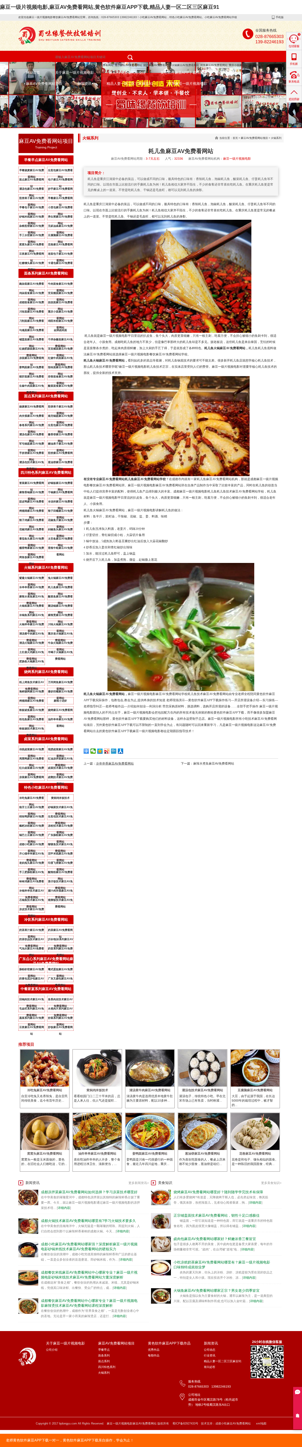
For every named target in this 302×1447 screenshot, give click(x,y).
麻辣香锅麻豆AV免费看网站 (31, 493)
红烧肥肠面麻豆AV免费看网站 (31, 349)
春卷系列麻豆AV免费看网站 (31, 426)
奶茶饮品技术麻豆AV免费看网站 (31, 940)
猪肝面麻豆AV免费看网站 (31, 377)
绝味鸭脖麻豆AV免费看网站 (31, 817)
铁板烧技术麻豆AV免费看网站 (31, 729)
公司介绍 (51, 1349)
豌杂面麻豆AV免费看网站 (31, 284)
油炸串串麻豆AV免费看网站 (60, 720)
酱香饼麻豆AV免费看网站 (60, 435)
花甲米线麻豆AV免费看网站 (60, 854)
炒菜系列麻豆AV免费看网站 (60, 1018)
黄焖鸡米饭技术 (60, 797)
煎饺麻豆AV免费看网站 (60, 453)
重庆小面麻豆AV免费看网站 (245, 65)
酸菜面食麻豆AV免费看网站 (60, 386)
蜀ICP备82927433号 (185, 1423)
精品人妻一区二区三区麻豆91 (130, 83)
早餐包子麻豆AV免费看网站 (31, 208)
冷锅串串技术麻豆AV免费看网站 (31, 891)
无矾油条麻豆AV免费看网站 (60, 226)
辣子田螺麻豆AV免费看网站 (60, 511)
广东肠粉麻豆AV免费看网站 (60, 835)
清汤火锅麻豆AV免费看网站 (31, 643)
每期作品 (153, 1355)
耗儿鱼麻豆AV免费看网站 (60, 588)
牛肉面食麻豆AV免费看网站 (60, 284)
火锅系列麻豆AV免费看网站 (46, 567)
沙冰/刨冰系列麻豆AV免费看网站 (60, 940)
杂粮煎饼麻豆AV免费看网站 (31, 226)
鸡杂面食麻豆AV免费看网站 (31, 294)
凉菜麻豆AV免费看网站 (31, 778)
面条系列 (104, 1355)
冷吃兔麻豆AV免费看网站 (31, 798)
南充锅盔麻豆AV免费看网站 (60, 416)
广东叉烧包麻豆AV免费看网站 (60, 979)
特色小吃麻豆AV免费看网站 (68, 65)
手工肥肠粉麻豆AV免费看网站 (31, 873)
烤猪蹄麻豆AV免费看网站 (31, 511)
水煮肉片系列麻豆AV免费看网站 (60, 1009)
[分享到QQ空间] (100, 751)
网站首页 (33, 72)
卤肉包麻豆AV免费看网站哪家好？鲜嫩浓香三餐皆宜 (215, 1239)
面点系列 (104, 1361)
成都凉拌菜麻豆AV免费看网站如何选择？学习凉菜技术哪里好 (89, 1192)
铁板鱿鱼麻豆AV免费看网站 (31, 710)
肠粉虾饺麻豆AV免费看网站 (31, 970)
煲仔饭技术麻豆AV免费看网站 (60, 882)
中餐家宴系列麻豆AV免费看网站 (46, 989)
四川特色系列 (106, 1367)
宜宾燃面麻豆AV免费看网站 (60, 294)
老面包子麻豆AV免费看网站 (60, 254)
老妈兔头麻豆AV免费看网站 (31, 863)
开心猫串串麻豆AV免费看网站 (31, 854)
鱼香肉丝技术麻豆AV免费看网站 (60, 1000)
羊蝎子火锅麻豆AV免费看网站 (60, 653)
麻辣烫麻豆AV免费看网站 (60, 616)
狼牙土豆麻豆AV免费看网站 (31, 808)
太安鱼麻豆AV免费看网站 (60, 539)
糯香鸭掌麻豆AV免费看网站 (31, 548)
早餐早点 (104, 1349)
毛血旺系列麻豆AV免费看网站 (31, 1009)
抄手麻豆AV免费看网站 (60, 189)
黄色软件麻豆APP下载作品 (182, 72)
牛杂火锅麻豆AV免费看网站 (60, 643)
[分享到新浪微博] (107, 751)
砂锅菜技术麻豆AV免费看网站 (60, 808)
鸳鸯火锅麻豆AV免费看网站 (31, 578)
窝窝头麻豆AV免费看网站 (31, 245)
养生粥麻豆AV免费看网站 (60, 217)
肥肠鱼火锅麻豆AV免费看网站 (31, 662)
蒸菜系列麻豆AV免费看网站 (31, 1018)
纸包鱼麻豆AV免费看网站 (31, 720)
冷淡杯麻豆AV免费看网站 (60, 502)
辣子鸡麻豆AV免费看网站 (31, 521)
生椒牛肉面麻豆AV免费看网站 (31, 386)
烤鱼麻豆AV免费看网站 (213, 65)
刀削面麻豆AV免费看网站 (31, 321)
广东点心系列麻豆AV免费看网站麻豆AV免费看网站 (46, 961)
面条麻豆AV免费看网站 (99, 65)
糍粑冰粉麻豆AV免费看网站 (31, 826)
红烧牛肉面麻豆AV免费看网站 (60, 358)
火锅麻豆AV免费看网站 (185, 65)
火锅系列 (276, 138)
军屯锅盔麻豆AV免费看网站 (31, 444)
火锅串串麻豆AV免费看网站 (31, 625)
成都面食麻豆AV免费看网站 (31, 303)
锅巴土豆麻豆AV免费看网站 (31, 835)
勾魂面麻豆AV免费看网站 (31, 331)
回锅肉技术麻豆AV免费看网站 (31, 1000)
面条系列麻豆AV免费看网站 (46, 273)
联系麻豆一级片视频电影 (187, 83)
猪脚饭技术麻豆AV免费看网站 (60, 900)
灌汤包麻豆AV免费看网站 (31, 189)
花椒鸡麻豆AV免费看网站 (31, 530)
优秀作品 (153, 1349)
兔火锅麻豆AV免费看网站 (60, 578)
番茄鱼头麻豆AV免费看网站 (31, 539)
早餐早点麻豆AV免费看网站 (46, 160)
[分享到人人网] (120, 751)
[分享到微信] (93, 751)
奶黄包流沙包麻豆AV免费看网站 (31, 979)
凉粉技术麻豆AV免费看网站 (60, 826)
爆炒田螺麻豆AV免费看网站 (60, 692)
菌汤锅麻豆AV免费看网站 (60, 606)
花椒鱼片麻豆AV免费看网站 (60, 521)
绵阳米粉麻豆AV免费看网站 (60, 321)
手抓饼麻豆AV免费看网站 (31, 453)
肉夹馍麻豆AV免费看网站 (31, 416)
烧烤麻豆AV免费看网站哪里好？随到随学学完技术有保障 (218, 1192)
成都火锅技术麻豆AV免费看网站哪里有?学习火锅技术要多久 (88, 1221)
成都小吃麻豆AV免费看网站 (31, 845)
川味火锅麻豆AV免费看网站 (60, 625)
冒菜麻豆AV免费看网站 (31, 483)
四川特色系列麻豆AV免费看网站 (46, 472)
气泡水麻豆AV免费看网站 (31, 949)
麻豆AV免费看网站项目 (127, 72)
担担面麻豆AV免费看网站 (60, 303)
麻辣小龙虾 (60, 700)
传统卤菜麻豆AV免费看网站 (31, 750)
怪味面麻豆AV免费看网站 (60, 368)
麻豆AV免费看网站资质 (44, 83)
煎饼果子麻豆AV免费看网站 (31, 199)
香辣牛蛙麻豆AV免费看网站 (60, 548)
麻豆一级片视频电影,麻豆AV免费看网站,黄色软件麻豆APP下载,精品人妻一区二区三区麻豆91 (109, 7)
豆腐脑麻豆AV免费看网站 (60, 236)
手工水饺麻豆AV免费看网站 (31, 236)
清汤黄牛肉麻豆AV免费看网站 (31, 634)
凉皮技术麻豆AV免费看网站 (31, 910)
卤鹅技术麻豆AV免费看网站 (60, 778)
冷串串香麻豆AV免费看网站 (31, 588)
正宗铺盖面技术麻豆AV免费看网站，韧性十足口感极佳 (217, 1215)
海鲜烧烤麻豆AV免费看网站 (31, 692)
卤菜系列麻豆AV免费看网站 (46, 739)
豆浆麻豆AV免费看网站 (31, 254)
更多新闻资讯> (138, 1183)
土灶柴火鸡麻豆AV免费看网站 (31, 653)
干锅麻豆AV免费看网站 (60, 493)
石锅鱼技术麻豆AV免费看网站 (31, 900)
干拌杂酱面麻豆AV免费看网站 (60, 340)
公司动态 (209, 1349)
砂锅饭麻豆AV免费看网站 (60, 483)
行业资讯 (209, 1355)
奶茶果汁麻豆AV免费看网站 (31, 930)
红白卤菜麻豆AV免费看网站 (31, 768)
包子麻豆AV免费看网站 (128, 65)
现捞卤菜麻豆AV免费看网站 (60, 750)
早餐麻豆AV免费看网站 (60, 199)
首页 (235, 138)
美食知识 (165, 1183)
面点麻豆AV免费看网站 (31, 180)
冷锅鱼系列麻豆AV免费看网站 (31, 616)
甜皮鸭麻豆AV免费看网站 (31, 502)
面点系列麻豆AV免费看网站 (46, 396)
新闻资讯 (84, 83)
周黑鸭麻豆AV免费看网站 (31, 759)
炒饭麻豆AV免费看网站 (60, 1028)
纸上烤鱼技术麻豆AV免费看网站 (31, 683)
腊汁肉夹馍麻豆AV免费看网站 (60, 891)
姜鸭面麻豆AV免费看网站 (31, 368)
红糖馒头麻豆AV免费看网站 (31, 263)
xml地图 (261, 1423)
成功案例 (225, 72)
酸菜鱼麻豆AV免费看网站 (60, 597)
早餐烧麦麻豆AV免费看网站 (31, 171)
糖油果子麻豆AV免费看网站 (60, 444)
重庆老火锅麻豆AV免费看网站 (60, 634)
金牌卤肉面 (60, 330)
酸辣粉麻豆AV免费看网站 (60, 873)
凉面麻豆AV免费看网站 (31, 358)
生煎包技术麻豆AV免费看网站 (60, 817)
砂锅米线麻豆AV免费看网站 (31, 217)
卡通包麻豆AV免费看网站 (60, 263)
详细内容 (64, 1208)
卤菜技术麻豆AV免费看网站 (60, 768)
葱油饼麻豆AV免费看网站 (60, 463)
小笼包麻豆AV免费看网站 (60, 208)
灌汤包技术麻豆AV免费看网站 (31, 463)
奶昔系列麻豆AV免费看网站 (60, 949)
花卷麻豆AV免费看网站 (60, 245)
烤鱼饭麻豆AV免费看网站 (31, 558)
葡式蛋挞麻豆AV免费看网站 (60, 970)
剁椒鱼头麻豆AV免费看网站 (60, 530)
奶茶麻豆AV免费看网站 (60, 930)
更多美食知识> (271, 1183)
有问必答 (209, 1367)
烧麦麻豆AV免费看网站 (31, 407)
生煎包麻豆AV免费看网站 (60, 171)
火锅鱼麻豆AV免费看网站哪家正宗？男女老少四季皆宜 (217, 1290)
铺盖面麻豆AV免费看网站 (31, 340)
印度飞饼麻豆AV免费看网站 (60, 863)
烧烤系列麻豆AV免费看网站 (46, 672)
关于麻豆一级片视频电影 (74, 72)
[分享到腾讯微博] (114, 751)
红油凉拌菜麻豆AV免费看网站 (60, 759)
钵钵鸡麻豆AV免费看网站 (31, 882)
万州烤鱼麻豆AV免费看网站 (60, 683)
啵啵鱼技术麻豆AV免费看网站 (60, 845)
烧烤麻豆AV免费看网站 (156, 65)
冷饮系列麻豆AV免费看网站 (46, 919)
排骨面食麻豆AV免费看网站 (60, 377)
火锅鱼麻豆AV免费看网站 (31, 606)
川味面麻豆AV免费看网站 (31, 312)
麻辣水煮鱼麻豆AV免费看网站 (31, 597)
